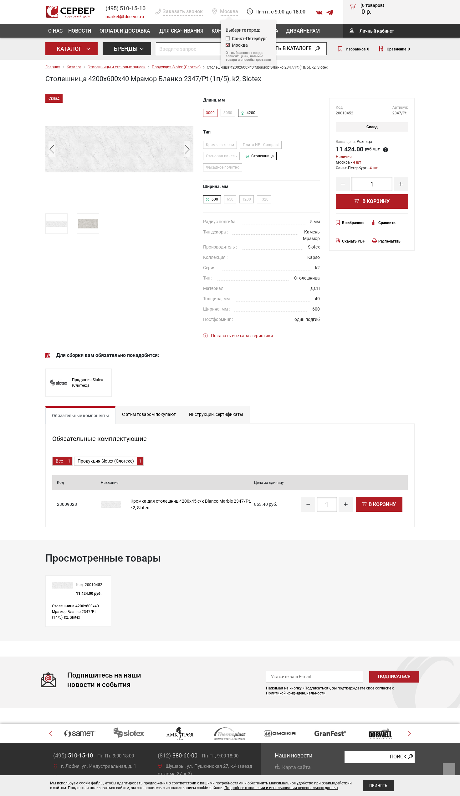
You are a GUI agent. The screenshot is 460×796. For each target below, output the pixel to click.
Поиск (398, 757)
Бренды (126, 48)
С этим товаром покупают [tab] (149, 414)
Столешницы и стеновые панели (117, 67)
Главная (52, 67)
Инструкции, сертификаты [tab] (216, 414)
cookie (84, 783)
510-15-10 (125, 8)
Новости (79, 30)
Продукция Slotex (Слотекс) (176, 67)
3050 (227, 113)
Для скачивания (181, 30)
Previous (52, 149)
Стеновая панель (221, 156)
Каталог (70, 48)
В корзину (375, 201)
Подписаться (394, 676)
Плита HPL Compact (261, 145)
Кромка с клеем (220, 145)
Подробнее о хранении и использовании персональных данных (281, 788)
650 (230, 199)
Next (187, 149)
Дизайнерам (303, 30)
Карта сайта (296, 767)
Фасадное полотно (222, 167)
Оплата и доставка (125, 30)
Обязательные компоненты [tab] (80, 415)
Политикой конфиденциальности (295, 693)
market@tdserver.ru (124, 16)
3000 (210, 113)
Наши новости (293, 755)
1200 (246, 199)
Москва (240, 45)
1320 (264, 199)
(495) (73, 755)
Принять (378, 785)
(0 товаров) (372, 9)
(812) (177, 755)
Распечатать (389, 241)
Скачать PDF (353, 241)
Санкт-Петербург (249, 38)
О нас (55, 30)
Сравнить (387, 223)
